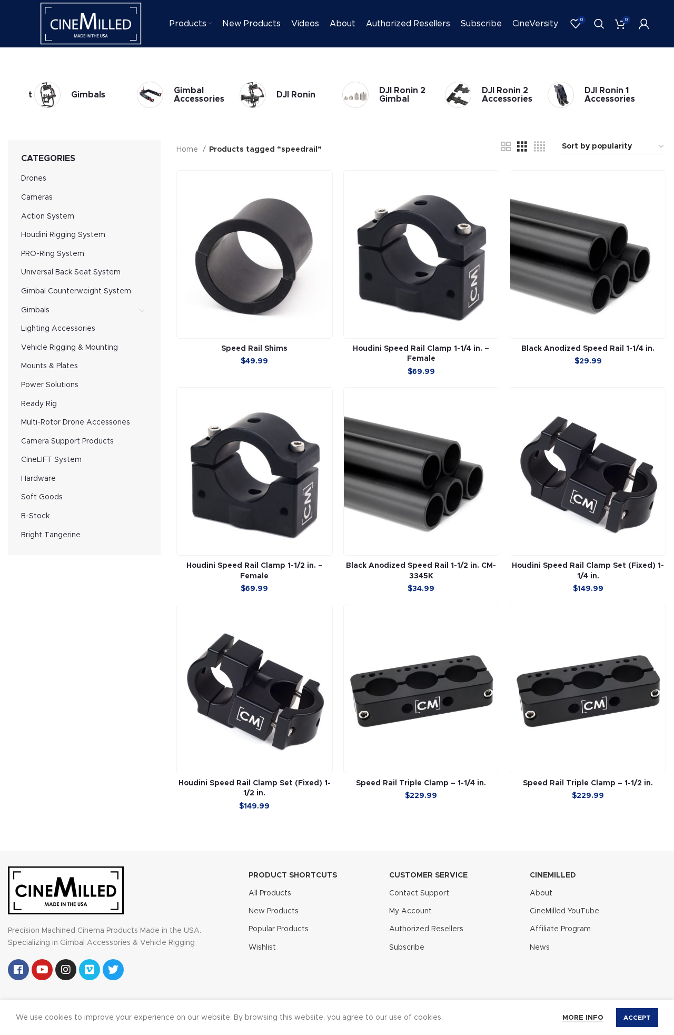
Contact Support (419, 893)
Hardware (38, 478)
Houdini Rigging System (63, 235)
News (540, 947)
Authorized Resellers (426, 929)
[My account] (644, 23)
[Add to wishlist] (324, 211)
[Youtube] (42, 969)
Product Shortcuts (293, 875)
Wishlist (262, 947)
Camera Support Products (67, 441)
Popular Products (279, 929)
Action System (47, 216)
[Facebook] (18, 969)
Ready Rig (39, 404)
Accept (637, 1017)
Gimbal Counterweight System (76, 291)
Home (188, 149)
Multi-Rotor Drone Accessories (75, 422)
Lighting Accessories (58, 328)
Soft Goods (42, 497)
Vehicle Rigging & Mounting (69, 347)
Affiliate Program (560, 929)
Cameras (37, 197)
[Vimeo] (89, 969)
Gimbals (35, 310)
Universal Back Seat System (71, 272)
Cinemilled (553, 875)
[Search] (599, 23)
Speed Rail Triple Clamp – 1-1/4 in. (421, 783)
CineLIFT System (51, 460)
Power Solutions (49, 385)
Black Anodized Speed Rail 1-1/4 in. (588, 348)
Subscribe (406, 947)
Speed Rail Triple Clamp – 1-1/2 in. (588, 783)
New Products (274, 911)
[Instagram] (65, 969)
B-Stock (35, 516)
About (541, 893)
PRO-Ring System (52, 254)
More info (582, 1017)
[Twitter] (113, 969)
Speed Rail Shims (254, 348)
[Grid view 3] (522, 147)
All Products (270, 893)
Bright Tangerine (51, 535)
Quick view (324, 188)
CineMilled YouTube (564, 911)
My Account (410, 911)
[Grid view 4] (539, 147)
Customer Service (428, 875)
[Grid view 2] (506, 147)
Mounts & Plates (49, 366)
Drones (33, 178)
